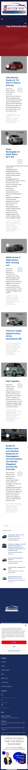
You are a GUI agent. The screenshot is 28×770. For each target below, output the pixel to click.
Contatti (18, 18)
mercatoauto (9, 347)
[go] (24, 526)
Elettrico (17, 371)
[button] (25, 625)
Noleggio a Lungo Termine (12, 118)
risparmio (14, 121)
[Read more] (20, 91)
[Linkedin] (23, 20)
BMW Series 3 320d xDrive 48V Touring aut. (13, 261)
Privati (7, 70)
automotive (12, 114)
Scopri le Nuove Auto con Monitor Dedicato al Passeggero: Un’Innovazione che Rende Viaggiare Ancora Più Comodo (14, 458)
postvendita (8, 121)
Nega (14, 646)
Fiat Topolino (13, 381)
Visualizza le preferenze (14, 650)
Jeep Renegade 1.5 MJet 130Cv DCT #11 (13, 153)
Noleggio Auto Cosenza (11, 119)
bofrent (13, 65)
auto (8, 114)
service (18, 121)
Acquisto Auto (10, 221)
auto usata (11, 222)
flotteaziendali (9, 115)
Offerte (17, 69)
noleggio (8, 116)
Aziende (13, 69)
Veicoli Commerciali (10, 250)
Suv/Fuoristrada (9, 302)
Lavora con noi (11, 18)
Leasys (14, 115)
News (13, 438)
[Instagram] (21, 20)
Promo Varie (12, 70)
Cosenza (8, 223)
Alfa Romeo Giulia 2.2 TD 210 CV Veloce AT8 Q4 (13, 81)
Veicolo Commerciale (10, 122)
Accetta (14, 642)
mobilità (18, 115)
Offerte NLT (23, 18)
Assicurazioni (17, 221)
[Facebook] (19, 20)
